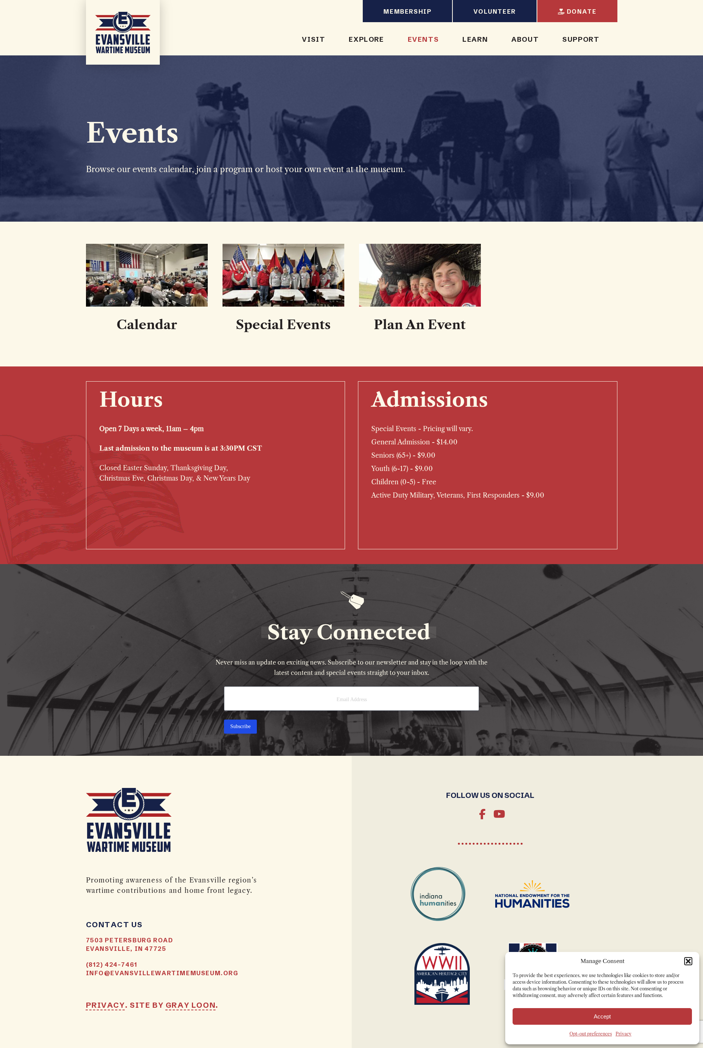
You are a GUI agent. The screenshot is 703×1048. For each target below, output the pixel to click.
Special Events (283, 325)
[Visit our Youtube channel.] (498, 815)
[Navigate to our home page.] (123, 32)
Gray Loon (191, 1004)
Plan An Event (420, 325)
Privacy (623, 1034)
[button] (688, 961)
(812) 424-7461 (112, 964)
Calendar (147, 325)
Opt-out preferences (590, 1034)
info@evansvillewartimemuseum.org (162, 972)
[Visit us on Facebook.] (482, 815)
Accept (602, 1016)
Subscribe (240, 726)
